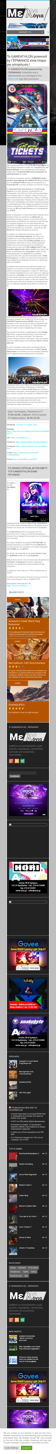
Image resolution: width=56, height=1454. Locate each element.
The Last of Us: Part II (28, 1216)
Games (12, 1268)
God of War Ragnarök (28, 1174)
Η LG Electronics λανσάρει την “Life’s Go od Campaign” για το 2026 (27, 1138)
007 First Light (25, 1093)
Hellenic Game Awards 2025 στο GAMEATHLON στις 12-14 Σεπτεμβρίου (28, 1359)
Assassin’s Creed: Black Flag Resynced (28, 1062)
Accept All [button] (27, 1448)
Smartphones (15, 1272)
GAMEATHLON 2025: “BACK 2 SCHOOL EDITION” (27, 1338)
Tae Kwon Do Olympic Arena (26, 425)
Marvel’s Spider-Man (27, 1206)
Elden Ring (23, 1195)
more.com (13, 78)
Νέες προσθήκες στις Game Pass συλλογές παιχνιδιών (29, 1348)
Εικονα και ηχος (16, 1276)
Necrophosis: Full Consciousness (27, 662)
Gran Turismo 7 (25, 1227)
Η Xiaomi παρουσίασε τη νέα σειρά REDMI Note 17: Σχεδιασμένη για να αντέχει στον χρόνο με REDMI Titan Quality (28, 1116)
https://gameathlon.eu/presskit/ (25, 459)
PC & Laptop (33, 1268)
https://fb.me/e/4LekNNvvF (17, 586)
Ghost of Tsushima (26, 1248)
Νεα (26, 1276)
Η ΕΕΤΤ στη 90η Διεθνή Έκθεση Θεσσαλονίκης (28, 1121)
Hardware (22, 1268)
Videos (33, 1272)
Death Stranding (26, 1164)
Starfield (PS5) (16, 704)
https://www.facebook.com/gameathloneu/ (32, 442)
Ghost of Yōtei (25, 1237)
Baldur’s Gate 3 (25, 1185)
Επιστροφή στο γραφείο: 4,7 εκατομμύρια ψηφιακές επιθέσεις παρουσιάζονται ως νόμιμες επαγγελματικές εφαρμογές (28, 1127)
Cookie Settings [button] (11, 1448)
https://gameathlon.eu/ (20, 438)
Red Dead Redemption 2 (29, 1153)
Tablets (25, 1272)
